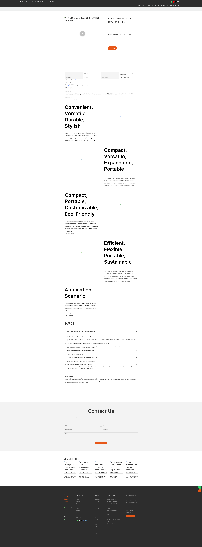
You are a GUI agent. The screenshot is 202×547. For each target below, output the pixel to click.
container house (76, 79)
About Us (78, 510)
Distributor (78, 512)
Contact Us (78, 515)
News (77, 508)
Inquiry (112, 48)
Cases (77, 506)
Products (75, 9)
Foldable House (123, 176)
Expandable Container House (97, 501)
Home (77, 499)
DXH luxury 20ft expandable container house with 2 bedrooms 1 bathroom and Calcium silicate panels (85, 477)
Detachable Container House (97, 508)
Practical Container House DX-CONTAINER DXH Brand (109, 9)
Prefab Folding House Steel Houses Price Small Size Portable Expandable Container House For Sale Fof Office (70, 477)
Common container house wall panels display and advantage (100, 477)
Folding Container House (97, 515)
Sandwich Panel (81, 9)
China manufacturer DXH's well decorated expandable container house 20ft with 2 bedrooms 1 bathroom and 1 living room (132, 477)
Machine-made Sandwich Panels (91, 9)
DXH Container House (68, 9)
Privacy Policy (79, 517)
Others (96, 533)
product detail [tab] (101, 68)
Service (77, 503)
